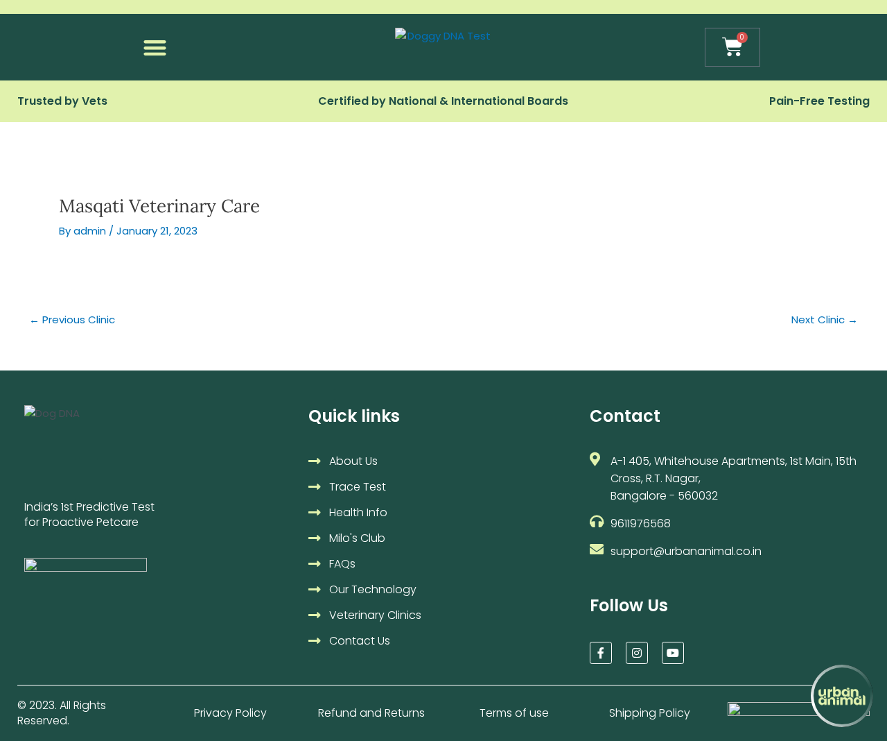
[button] (155, 47)
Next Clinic (824, 319)
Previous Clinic (72, 319)
